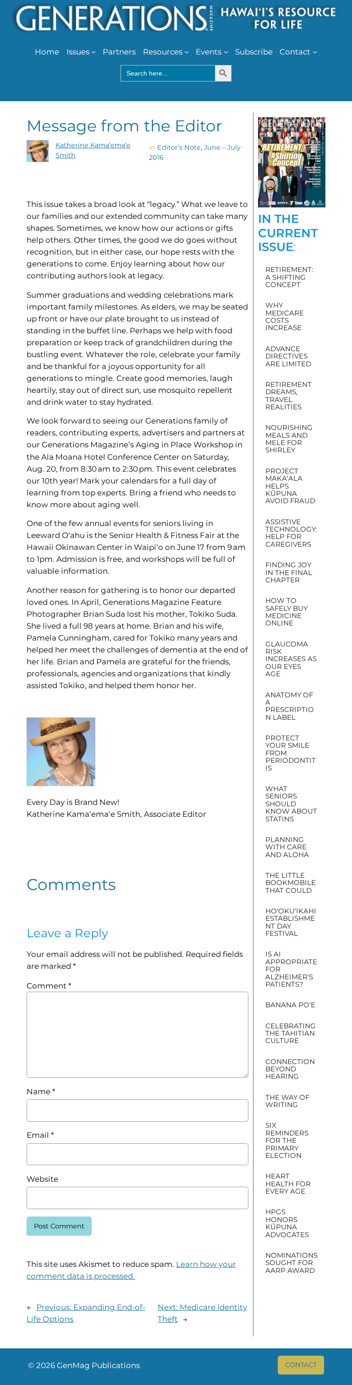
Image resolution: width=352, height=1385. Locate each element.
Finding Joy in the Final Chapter (288, 572)
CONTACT (301, 1365)
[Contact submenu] (315, 51)
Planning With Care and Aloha (287, 847)
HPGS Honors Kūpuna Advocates (287, 1223)
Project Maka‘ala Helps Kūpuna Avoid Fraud (290, 486)
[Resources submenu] (186, 51)
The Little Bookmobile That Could (290, 883)
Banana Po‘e (290, 1005)
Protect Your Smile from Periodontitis (290, 753)
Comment (49, 985)
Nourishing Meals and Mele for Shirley (289, 439)
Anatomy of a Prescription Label (289, 706)
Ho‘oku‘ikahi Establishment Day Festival (290, 922)
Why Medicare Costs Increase (284, 317)
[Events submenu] (226, 51)
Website (42, 1179)
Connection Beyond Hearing (290, 1069)
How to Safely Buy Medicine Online (286, 612)
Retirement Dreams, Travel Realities (288, 396)
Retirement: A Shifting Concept (289, 277)
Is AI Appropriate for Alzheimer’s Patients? (291, 969)
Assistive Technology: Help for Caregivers (291, 533)
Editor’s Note (179, 147)
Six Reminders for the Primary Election (286, 1140)
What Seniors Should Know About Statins (291, 804)
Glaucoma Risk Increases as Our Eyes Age (291, 659)
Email (40, 1135)
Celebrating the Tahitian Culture (290, 1033)
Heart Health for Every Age (288, 1184)
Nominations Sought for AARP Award (291, 1263)
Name (41, 1091)
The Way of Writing (287, 1101)
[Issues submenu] (93, 51)
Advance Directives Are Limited (288, 356)
